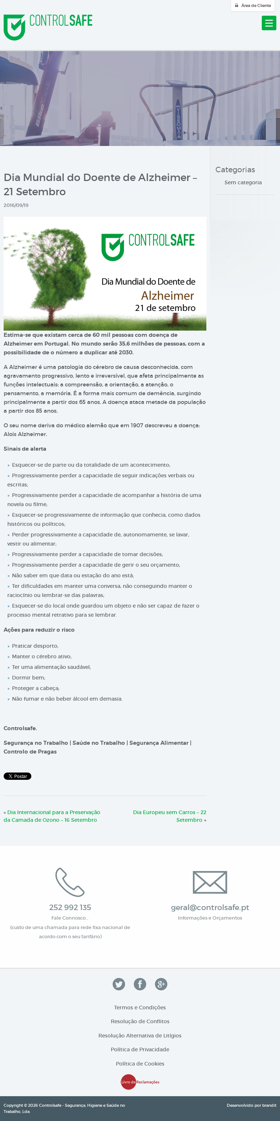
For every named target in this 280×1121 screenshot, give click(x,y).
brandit (269, 1105)
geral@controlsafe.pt (210, 907)
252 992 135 (70, 907)
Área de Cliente (256, 5)
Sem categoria (243, 182)
